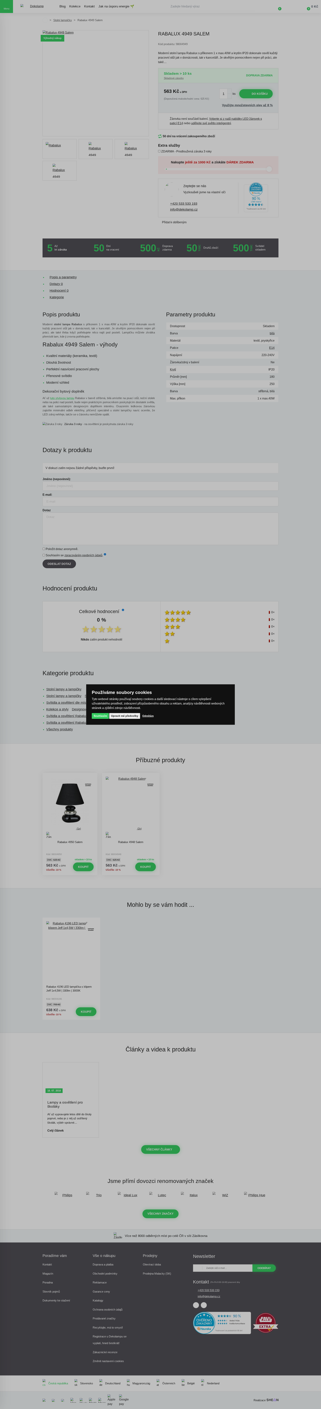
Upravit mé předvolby (124, 715)
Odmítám (148, 715)
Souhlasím (100, 715)
